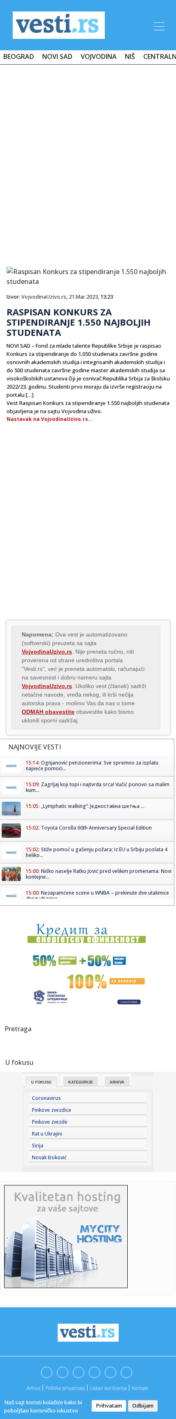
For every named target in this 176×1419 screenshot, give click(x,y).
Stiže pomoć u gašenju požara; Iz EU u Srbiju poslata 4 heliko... (96, 852)
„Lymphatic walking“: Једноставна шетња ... (92, 806)
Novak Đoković (49, 1157)
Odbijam (142, 1405)
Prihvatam (109, 1405)
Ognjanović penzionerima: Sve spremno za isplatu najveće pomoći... (92, 765)
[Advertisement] (88, 162)
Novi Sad (57, 56)
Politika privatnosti (65, 1388)
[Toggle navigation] (158, 25)
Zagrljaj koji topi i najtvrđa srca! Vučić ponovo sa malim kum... (97, 787)
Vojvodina (99, 56)
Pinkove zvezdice (51, 1109)
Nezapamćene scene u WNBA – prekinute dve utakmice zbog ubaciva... (97, 895)
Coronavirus (46, 1098)
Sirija (37, 1145)
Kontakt (140, 1388)
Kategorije (80, 1082)
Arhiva (117, 1082)
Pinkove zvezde (50, 1121)
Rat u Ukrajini (47, 1133)
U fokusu (41, 1082)
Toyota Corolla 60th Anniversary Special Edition (96, 827)
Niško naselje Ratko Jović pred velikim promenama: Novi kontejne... (98, 874)
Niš (130, 56)
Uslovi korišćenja (108, 1388)
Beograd (18, 56)
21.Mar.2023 (83, 296)
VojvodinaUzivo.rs (43, 296)
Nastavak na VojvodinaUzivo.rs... (50, 419)
